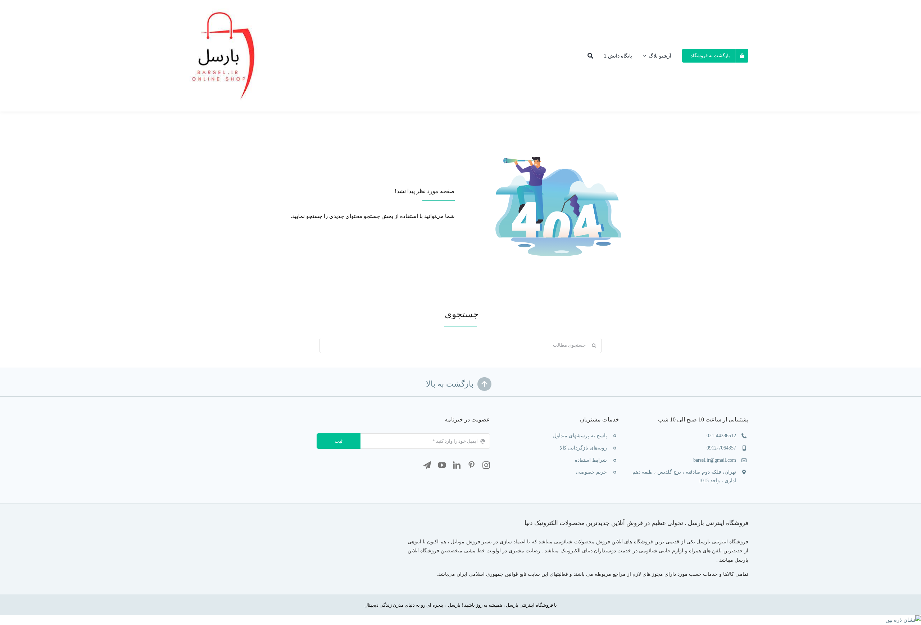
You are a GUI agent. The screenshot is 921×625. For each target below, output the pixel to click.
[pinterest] (471, 465)
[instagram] (486, 465)
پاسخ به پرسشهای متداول (580, 435)
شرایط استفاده (591, 460)
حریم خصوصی (591, 472)
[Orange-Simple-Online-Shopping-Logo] (225, 5)
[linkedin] (456, 465)
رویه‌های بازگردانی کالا (583, 448)
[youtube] (442, 465)
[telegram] (427, 465)
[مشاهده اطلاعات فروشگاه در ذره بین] (903, 620)
